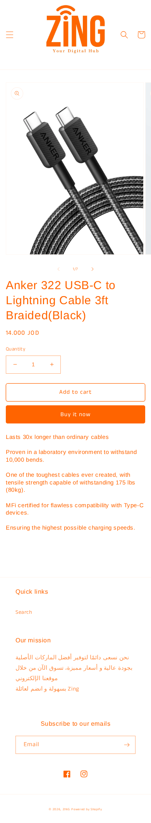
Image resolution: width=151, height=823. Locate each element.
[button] (9, 34)
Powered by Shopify (86, 809)
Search (23, 612)
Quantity (15, 349)
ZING (66, 809)
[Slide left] (58, 269)
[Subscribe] (126, 745)
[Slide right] (92, 269)
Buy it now (75, 414)
